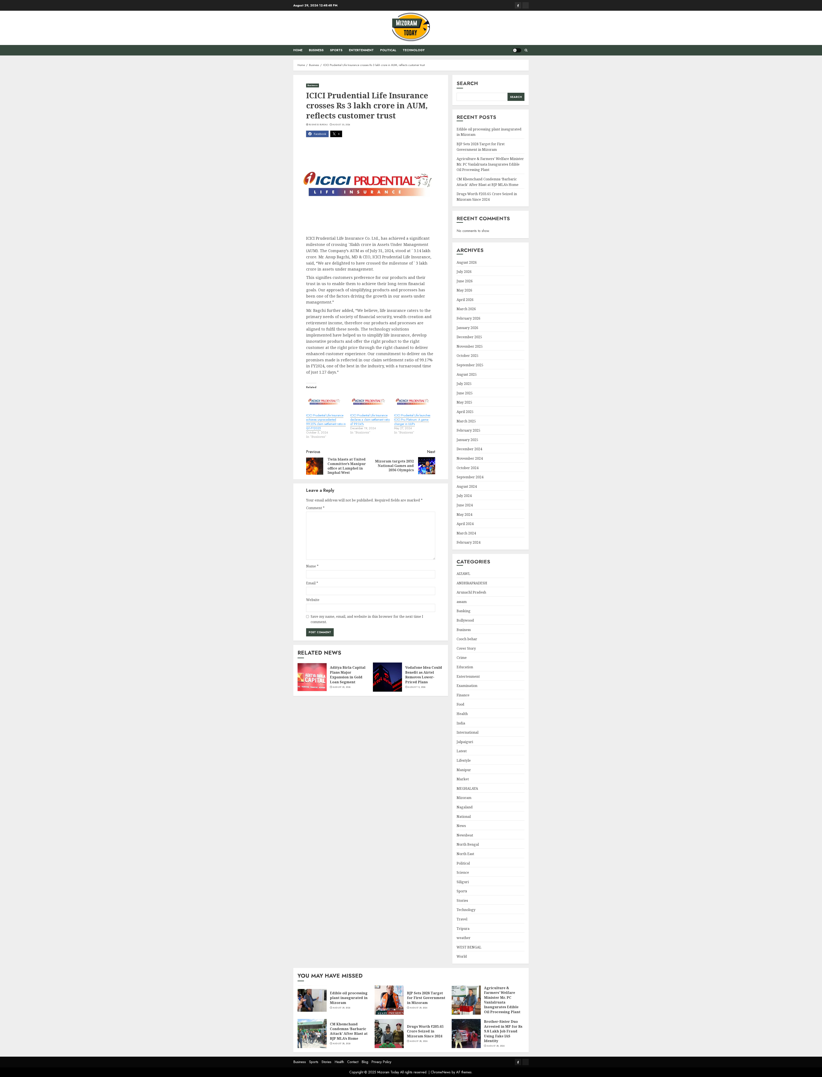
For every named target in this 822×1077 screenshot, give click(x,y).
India (461, 723)
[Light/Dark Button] (517, 50)
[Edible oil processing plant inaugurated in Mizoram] (312, 1000)
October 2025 (467, 355)
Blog (365, 1061)
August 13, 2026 (417, 687)
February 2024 (468, 542)
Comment (315, 508)
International (467, 732)
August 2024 (467, 486)
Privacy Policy (381, 1061)
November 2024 (470, 458)
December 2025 (469, 337)
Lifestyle (464, 760)
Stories (462, 900)
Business (316, 50)
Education (465, 667)
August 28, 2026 (342, 1043)
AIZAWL (463, 573)
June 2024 (465, 505)
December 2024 (469, 449)
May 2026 (464, 290)
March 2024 (466, 533)
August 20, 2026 (342, 687)
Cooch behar (467, 639)
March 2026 (466, 309)
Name (312, 566)
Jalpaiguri (465, 741)
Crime (462, 657)
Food (460, 704)
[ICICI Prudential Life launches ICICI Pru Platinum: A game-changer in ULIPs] (414, 402)
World (462, 956)
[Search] (526, 50)
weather (464, 937)
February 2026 (468, 318)
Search (467, 83)
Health (462, 713)
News (461, 825)
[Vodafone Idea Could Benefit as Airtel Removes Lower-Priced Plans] (387, 677)
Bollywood (465, 620)
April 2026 (465, 299)
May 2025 (464, 402)
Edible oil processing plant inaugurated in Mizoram (349, 998)
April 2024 (465, 523)
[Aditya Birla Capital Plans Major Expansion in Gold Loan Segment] (312, 677)
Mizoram (464, 797)
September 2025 (470, 365)
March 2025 (466, 421)
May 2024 (464, 514)
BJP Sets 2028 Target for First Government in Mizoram (426, 998)
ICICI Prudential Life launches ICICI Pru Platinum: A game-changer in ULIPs (412, 419)
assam (462, 601)
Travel (462, 919)
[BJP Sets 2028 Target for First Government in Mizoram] (389, 1000)
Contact (352, 1061)
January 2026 (467, 327)
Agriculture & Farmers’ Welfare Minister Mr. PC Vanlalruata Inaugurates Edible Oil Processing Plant (490, 164)
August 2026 (467, 262)
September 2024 (470, 477)
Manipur (464, 769)
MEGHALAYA (467, 788)
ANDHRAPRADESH (472, 583)
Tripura (463, 928)
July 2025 (464, 383)
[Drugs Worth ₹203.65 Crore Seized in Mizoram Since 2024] (389, 1033)
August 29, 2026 (341, 1007)
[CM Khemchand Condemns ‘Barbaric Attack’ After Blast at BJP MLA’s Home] (312, 1033)
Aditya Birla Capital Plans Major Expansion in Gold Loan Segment (347, 674)
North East (465, 853)
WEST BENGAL (469, 947)
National (464, 816)
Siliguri (463, 882)
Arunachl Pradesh (471, 592)
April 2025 (465, 411)
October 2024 (467, 467)
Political (388, 50)
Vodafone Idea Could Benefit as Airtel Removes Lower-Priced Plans (423, 674)
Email (312, 583)
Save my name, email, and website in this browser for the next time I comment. (367, 619)
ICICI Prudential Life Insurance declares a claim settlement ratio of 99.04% (370, 419)
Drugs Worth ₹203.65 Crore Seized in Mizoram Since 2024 (425, 1031)
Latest (462, 751)
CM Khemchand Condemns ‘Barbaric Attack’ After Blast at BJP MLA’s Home (349, 1031)
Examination (467, 685)
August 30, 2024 (341, 124)
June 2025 (465, 393)
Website (312, 599)
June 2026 (465, 281)
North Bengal (468, 844)
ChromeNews (441, 1072)
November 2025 (470, 346)
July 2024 (464, 495)
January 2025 (467, 439)
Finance (463, 695)
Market (463, 779)
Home (297, 50)
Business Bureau (318, 124)
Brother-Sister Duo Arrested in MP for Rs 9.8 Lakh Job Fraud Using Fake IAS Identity (503, 1031)
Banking (464, 611)
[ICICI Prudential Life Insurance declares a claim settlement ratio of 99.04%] (370, 402)
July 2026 (464, 271)
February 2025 (468, 430)
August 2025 (467, 374)
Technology (414, 50)
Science (463, 872)
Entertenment (361, 50)
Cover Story (466, 648)
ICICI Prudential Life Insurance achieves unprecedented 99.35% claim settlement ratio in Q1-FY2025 (326, 421)
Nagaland (465, 807)
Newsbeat (465, 835)
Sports (336, 50)
